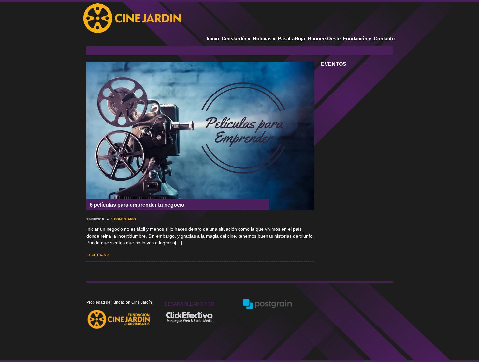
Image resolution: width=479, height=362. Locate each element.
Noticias (264, 38)
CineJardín (236, 38)
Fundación (357, 38)
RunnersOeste (324, 38)
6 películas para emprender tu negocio (137, 205)
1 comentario (123, 219)
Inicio (213, 38)
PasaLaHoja (291, 38)
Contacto (384, 38)
